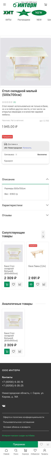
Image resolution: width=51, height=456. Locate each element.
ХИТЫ (8, 19)
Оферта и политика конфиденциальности (23, 417)
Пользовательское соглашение (18, 422)
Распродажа (24, 19)
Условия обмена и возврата (16, 427)
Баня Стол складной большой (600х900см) (11, 270)
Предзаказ (19, 444)
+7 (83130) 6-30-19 (12, 381)
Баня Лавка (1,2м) (37, 266)
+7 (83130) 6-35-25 (12, 385)
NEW (39, 19)
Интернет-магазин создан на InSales (18, 435)
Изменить (27, 148)
